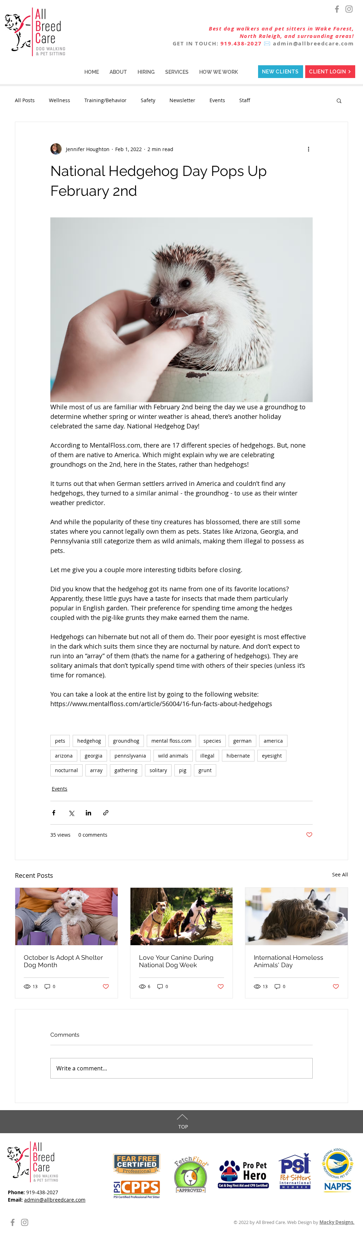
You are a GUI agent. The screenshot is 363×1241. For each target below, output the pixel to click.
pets (60, 740)
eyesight (272, 755)
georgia (93, 755)
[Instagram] (349, 9)
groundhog (126, 740)
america (273, 740)
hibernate (238, 755)
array (96, 770)
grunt (205, 770)
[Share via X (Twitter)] (71, 812)
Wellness (59, 100)
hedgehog (89, 740)
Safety (148, 100)
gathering (126, 770)
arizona (64, 755)
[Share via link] (105, 812)
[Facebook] (337, 9)
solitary (158, 770)
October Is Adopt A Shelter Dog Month (63, 961)
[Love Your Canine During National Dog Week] (181, 916)
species (212, 740)
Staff (244, 100)
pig (182, 770)
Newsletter (182, 100)
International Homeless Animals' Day (288, 961)
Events (217, 100)
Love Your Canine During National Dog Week (176, 961)
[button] (118, 72)
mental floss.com (171, 740)
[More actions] (308, 149)
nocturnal (66, 770)
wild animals (173, 755)
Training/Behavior (105, 100)
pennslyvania (130, 755)
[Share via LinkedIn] (88, 812)
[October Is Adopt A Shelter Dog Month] (66, 916)
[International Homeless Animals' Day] (296, 916)
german (242, 740)
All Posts (25, 100)
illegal (207, 755)
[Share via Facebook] (53, 812)
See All (340, 874)
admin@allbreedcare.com (313, 43)
